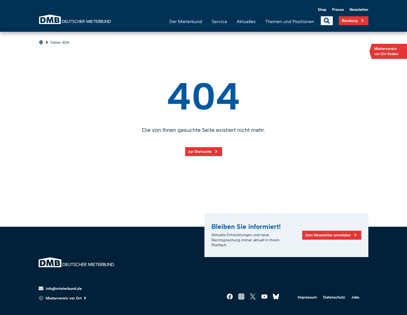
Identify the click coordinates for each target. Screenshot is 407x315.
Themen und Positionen (289, 21)
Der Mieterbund (185, 21)
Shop (322, 9)
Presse (338, 9)
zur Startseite (200, 151)
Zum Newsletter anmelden (328, 235)
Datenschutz (334, 297)
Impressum (307, 297)
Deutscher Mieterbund (75, 19)
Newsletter (359, 9)
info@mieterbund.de (64, 288)
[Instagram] (241, 296)
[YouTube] (264, 296)
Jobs (355, 297)
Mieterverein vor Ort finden (386, 51)
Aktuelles (246, 21)
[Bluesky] (276, 296)
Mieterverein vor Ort (64, 298)
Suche (327, 20)
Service (219, 21)
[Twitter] (253, 296)
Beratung (350, 20)
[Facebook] (230, 296)
